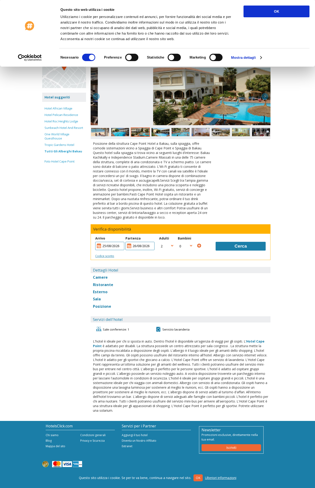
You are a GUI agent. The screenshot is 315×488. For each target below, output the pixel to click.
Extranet (127, 446)
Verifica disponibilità (112, 229)
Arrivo (100, 238)
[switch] (131, 57)
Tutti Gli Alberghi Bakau (63, 151)
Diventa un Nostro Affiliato (139, 441)
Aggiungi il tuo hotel (135, 435)
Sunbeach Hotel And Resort (64, 128)
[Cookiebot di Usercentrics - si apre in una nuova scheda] (30, 57)
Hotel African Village (58, 108)
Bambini (184, 238)
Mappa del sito (55, 446)
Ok (198, 478)
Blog (49, 441)
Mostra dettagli (243, 57)
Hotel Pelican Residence (61, 115)
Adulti (164, 238)
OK (276, 11)
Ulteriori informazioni (220, 478)
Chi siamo (52, 435)
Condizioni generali (93, 435)
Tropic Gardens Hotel (59, 145)
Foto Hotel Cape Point (59, 161)
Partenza (133, 238)
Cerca (241, 246)
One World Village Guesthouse (57, 136)
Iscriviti (231, 447)
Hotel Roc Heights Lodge (61, 121)
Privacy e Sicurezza (92, 441)
